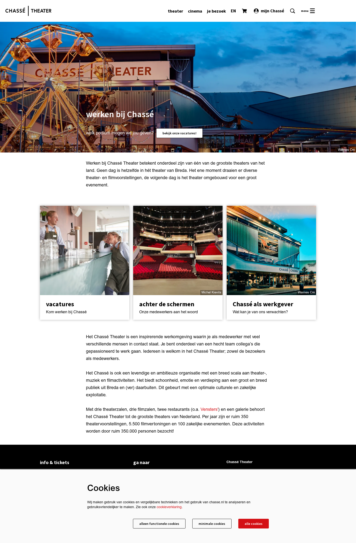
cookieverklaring (169, 507)
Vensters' (209, 409)
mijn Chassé (272, 11)
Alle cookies (254, 523)
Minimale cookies (212, 523)
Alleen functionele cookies (159, 523)
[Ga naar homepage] (28, 11)
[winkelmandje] (245, 11)
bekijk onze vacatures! (179, 133)
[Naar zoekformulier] (292, 11)
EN (233, 11)
